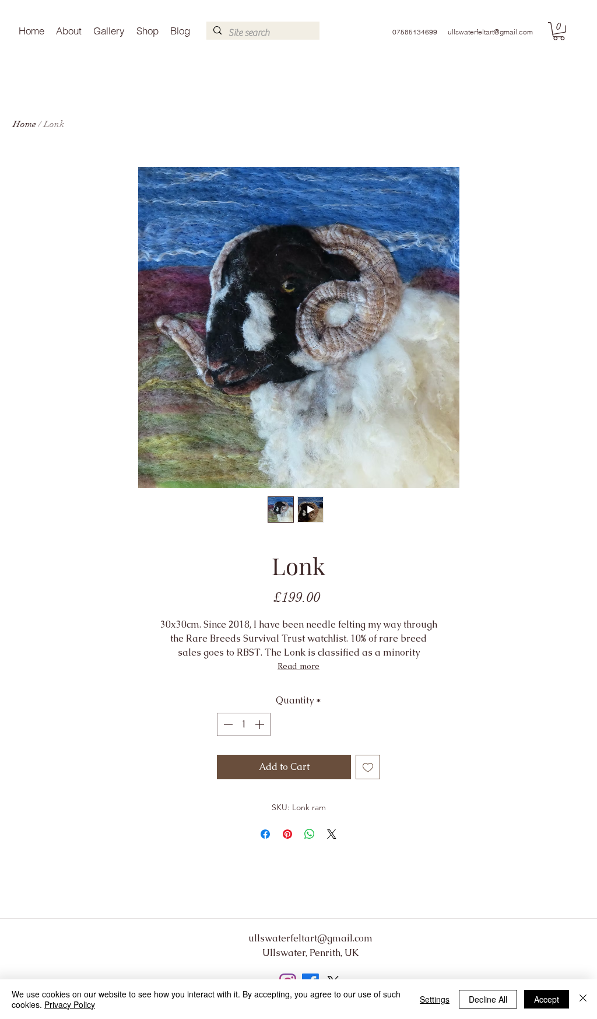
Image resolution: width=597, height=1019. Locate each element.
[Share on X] (332, 834)
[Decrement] (227, 724)
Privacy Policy (69, 1004)
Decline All (488, 999)
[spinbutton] (243, 724)
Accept (546, 999)
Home (24, 124)
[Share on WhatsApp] (310, 834)
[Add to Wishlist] (368, 767)
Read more (298, 666)
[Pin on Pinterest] (287, 834)
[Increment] (260, 724)
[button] (559, 31)
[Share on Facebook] (265, 834)
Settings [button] (434, 999)
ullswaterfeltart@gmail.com (490, 31)
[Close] (583, 999)
